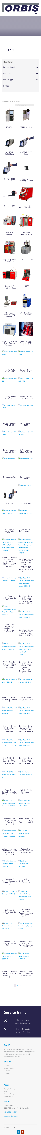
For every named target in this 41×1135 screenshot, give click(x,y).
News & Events (9, 1089)
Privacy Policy (9, 1094)
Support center (23, 1020)
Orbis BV (7, 1066)
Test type (7, 74)
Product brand (9, 67)
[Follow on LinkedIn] (18, 1132)
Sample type (8, 80)
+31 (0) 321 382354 (10, 1112)
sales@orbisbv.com (11, 1116)
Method (6, 86)
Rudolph (7, 1071)
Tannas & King (9, 1068)
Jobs (5, 1091)
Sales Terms (8, 1096)
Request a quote (23, 1029)
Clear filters (8, 62)
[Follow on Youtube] (22, 1132)
